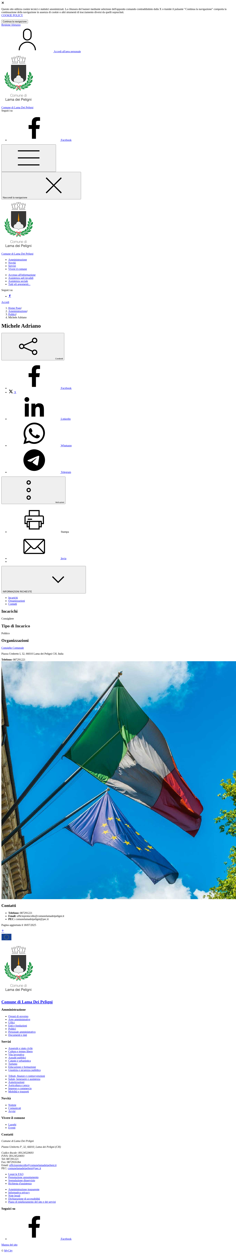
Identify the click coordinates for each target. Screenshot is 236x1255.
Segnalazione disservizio (21, 1180)
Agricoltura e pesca (18, 1085)
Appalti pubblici (17, 1057)
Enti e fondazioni (17, 1025)
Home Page (14, 308)
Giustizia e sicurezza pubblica (24, 1070)
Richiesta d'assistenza (20, 1183)
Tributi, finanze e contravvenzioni (26, 1075)
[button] (17, 259)
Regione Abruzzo (11, 24)
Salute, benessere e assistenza (24, 1079)
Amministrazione (17, 311)
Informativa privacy (19, 1192)
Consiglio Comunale (12, 647)
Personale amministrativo (22, 1031)
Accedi (5, 302)
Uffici (11, 1022)
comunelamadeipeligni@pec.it (24, 1168)
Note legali (14, 1195)
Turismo (12, 1063)
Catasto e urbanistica (19, 1060)
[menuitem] (40, 388)
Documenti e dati (17, 1034)
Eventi (11, 1127)
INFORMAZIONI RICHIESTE (18, 591)
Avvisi (11, 1111)
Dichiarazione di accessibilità (24, 1198)
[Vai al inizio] (2, 931)
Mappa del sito (9, 1244)
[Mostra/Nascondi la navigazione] (28, 158)
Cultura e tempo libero (20, 1051)
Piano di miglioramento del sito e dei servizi (32, 1201)
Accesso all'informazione (22, 274)
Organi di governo (18, 1016)
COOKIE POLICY (12, 15)
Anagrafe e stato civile (20, 1048)
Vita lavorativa (16, 1054)
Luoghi (12, 1124)
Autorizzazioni (16, 1082)
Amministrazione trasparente (23, 1189)
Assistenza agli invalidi (20, 277)
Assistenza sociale (18, 281)
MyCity (8, 1250)
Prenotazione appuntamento (23, 1177)
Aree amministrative (19, 1019)
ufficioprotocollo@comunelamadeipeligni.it (32, 1165)
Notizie (12, 1105)
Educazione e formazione (22, 1066)
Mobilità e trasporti (18, 1091)
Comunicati (14, 1108)
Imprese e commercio (20, 1088)
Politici (12, 314)
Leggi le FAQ (15, 1174)
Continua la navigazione (15, 21)
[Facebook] (9, 296)
